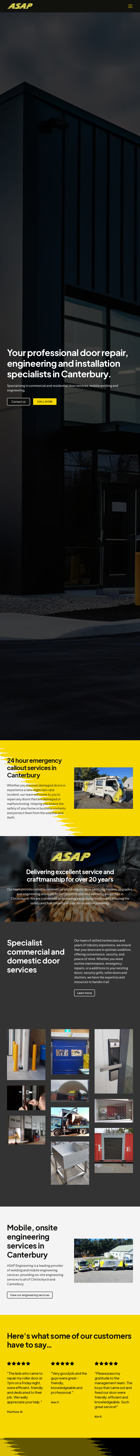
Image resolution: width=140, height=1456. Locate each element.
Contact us (18, 401)
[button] (129, 6)
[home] (20, 6)
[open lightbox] (26, 1054)
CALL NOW (44, 401)
